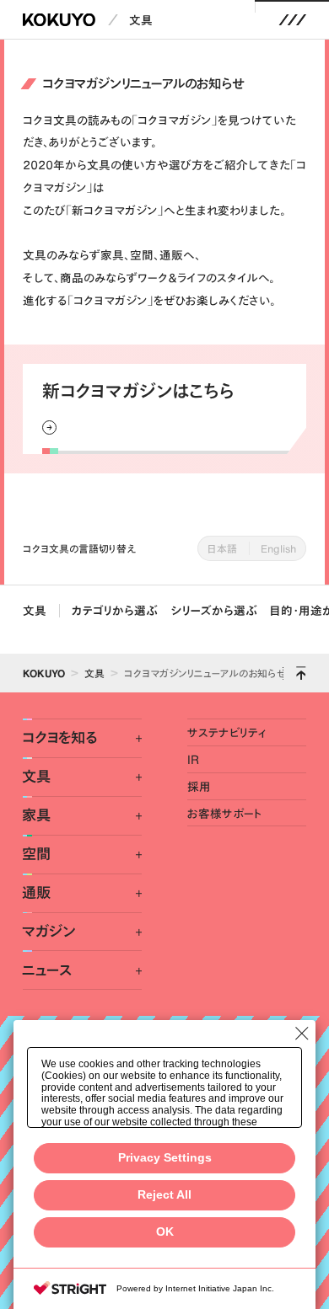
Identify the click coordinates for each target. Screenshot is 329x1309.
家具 (36, 815)
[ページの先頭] (301, 673)
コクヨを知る (59, 738)
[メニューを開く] (292, 20)
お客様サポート (224, 813)
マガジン (48, 932)
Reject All (164, 1195)
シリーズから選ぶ (214, 610)
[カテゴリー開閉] (129, 739)
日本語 (222, 548)
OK (165, 1232)
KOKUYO (44, 673)
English (278, 548)
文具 (141, 20)
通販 (36, 893)
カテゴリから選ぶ (115, 610)
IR (193, 759)
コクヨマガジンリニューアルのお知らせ (205, 673)
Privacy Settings (165, 1157)
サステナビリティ (226, 732)
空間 (36, 854)
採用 (199, 786)
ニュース (47, 970)
